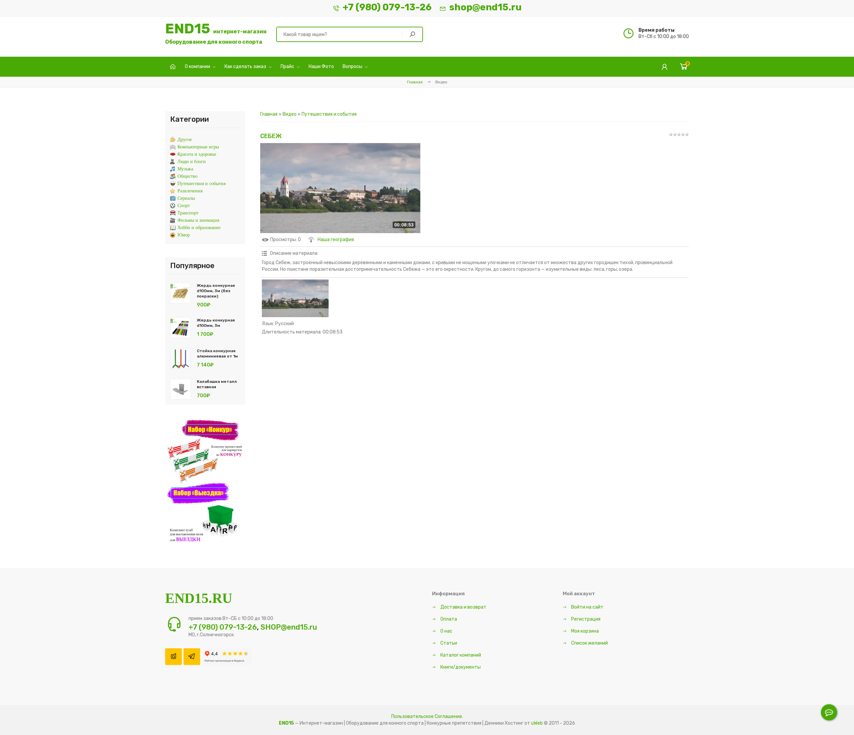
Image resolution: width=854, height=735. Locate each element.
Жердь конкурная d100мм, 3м (216, 323)
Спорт (183, 205)
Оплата (448, 619)
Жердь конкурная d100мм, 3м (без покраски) (216, 290)
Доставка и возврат (462, 607)
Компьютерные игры (198, 146)
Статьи (448, 643)
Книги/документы (460, 667)
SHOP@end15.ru (289, 627)
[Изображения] (295, 298)
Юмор (183, 234)
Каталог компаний (460, 655)
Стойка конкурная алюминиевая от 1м (217, 353)
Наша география (336, 239)
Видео (290, 114)
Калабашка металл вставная (217, 384)
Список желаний (589, 643)
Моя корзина (584, 631)
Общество (187, 176)
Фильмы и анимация (198, 220)
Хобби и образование (199, 227)
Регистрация (585, 619)
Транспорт (187, 212)
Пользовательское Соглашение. (427, 716)
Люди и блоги (191, 161)
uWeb (537, 723)
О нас (445, 631)
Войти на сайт (586, 607)
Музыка (185, 168)
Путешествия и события (329, 114)
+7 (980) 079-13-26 (387, 7)
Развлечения (189, 190)
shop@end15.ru (485, 7)
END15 (216, 33)
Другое (184, 139)
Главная (415, 82)
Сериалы (186, 198)
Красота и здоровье (196, 154)
